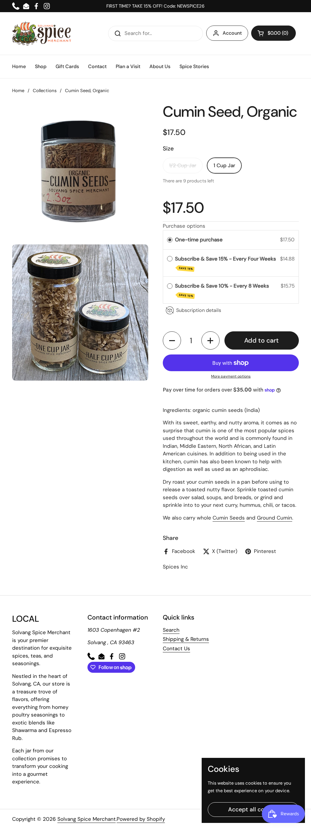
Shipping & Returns (186, 639)
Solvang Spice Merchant (86, 819)
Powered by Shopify (141, 819)
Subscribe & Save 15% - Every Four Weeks (226, 263)
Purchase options (184, 226)
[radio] (170, 240)
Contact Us (176, 648)
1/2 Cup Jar (182, 165)
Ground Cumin (274, 517)
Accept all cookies (253, 809)
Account (232, 33)
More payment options (231, 376)
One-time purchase (199, 239)
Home (18, 91)
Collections (44, 91)
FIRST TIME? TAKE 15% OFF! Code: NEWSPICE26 (155, 6)
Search (171, 630)
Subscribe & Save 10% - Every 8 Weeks (222, 290)
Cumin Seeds (229, 517)
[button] (273, 33)
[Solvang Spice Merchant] (41, 33)
